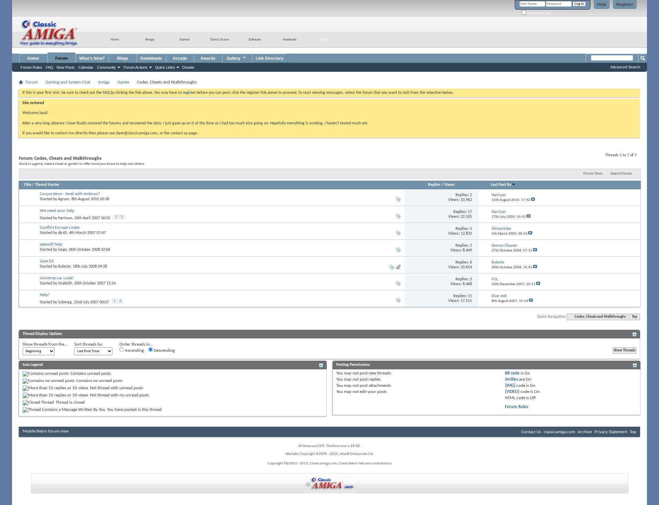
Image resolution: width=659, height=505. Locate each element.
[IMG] (510, 385)
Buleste (64, 267)
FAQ (49, 67)
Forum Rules (516, 407)
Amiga (103, 82)
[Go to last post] (533, 200)
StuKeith (65, 283)
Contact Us (531, 432)
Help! (44, 295)
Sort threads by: (88, 344)
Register (624, 4)
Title (27, 185)
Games (123, 82)
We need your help (57, 211)
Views (449, 185)
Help (601, 4)
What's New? (92, 58)
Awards (208, 58)
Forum (61, 58)
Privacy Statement (610, 432)
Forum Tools (592, 174)
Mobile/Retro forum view (46, 431)
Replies (434, 185)
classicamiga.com (559, 432)
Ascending (134, 350)
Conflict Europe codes (60, 227)
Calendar (85, 67)
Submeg (65, 302)
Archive (585, 432)
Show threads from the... (45, 344)
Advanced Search (625, 67)
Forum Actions (136, 67)
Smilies (511, 379)
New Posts (66, 67)
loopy (62, 250)
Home (33, 58)
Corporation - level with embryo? (70, 194)
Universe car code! (57, 278)
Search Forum (621, 174)
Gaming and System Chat (68, 82)
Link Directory (270, 58)
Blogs (122, 58)
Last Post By (501, 185)
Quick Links (165, 67)
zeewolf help (51, 244)
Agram (63, 199)
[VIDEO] (512, 392)
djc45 (62, 233)
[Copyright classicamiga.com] (329, 483)
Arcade (180, 58)
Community (106, 67)
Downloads (151, 58)
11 (470, 296)
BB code (512, 373)
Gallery (234, 58)
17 (470, 212)
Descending (164, 350)
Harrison (65, 218)
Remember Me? (539, 13)
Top (634, 317)
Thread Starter (47, 185)
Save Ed (47, 261)
